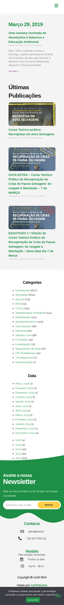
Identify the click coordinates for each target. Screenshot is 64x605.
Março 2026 (22, 383)
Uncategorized (24, 357)
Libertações (22, 290)
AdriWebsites (39, 585)
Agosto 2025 (23, 401)
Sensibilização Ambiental (30, 312)
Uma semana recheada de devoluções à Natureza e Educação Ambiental (27, 37)
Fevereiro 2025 (24, 419)
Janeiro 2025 (23, 424)
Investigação (23, 344)
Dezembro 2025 (24, 392)
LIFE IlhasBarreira (25, 353)
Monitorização (24, 362)
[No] (58, 596)
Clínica (19, 308)
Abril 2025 (21, 410)
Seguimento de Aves (27, 348)
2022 (18, 458)
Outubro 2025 (23, 397)
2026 (18, 440)
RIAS (18, 303)
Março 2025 (22, 415)
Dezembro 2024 (25, 428)
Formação (21, 339)
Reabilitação (23, 317)
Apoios (19, 299)
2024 (18, 449)
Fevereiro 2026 (24, 388)
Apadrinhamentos (26, 321)
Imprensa (20, 330)
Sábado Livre (23, 335)
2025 (18, 444)
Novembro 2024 (25, 433)
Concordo (32, 600)
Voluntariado (23, 326)
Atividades (21, 294)
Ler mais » (13, 71)
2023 (18, 453)
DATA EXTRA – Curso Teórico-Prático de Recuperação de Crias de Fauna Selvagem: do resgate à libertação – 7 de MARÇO (31, 183)
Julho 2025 (21, 406)
